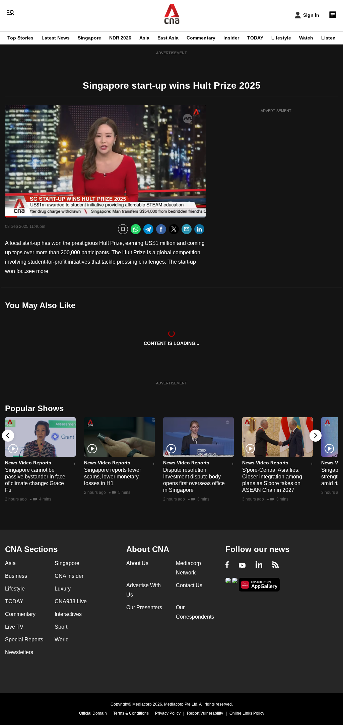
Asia (144, 37)
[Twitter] (174, 229)
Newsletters (19, 652)
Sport (61, 627)
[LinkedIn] (199, 229)
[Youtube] (242, 565)
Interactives (68, 614)
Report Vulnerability (205, 713)
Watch (306, 37)
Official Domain (93, 713)
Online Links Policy (246, 713)
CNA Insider (69, 576)
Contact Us (189, 585)
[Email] (187, 229)
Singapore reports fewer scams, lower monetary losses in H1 (112, 476)
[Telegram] (148, 229)
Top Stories (20, 37)
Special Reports (24, 639)
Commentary (201, 37)
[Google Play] (228, 584)
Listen (328, 37)
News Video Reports (28, 462)
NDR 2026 (120, 37)
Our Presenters (144, 607)
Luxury (63, 589)
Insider (231, 37)
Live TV (14, 627)
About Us (137, 563)
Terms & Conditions (131, 713)
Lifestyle (281, 37)
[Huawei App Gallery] (259, 585)
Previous (8, 436)
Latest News (56, 37)
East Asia (168, 37)
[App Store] (234, 584)
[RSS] (275, 565)
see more (37, 271)
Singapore (89, 37)
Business (16, 576)
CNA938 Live (71, 601)
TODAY (255, 37)
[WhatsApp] (136, 229)
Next (316, 436)
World (62, 639)
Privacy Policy (168, 713)
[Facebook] (161, 229)
